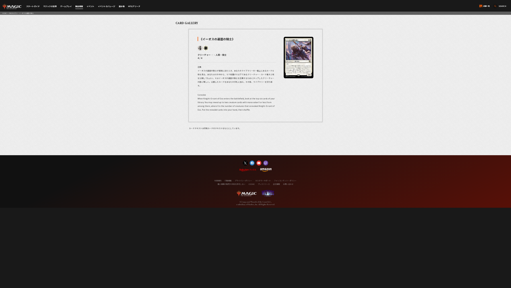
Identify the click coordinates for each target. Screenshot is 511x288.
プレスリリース (264, 184)
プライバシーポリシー (243, 180)
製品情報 (79, 6)
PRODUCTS (13, 13)
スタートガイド (33, 6)
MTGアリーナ (134, 6)
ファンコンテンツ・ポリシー (285, 180)
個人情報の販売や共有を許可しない (231, 184)
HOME (4, 13)
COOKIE (251, 184)
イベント (90, 6)
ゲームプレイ (66, 6)
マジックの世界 (50, 6)
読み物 (122, 6)
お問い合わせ (288, 184)
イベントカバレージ (106, 6)
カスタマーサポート (263, 180)
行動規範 (228, 180)
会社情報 (276, 184)
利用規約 (218, 180)
